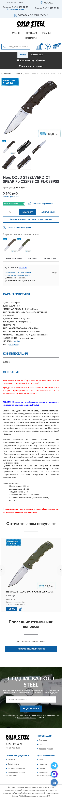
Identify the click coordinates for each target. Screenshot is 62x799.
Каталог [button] (16, 33)
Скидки (41, 768)
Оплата (41, 745)
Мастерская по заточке (31, 66)
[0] (56, 46)
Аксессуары (37, 55)
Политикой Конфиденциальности (45, 715)
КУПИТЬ (11, 609)
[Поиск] (4, 46)
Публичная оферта (16, 768)
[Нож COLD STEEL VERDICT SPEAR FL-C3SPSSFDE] (10, 245)
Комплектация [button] (49, 258)
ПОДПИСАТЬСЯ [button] (31, 709)
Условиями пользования (26, 718)
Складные (13, 345)
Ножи (23, 55)
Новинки (42, 764)
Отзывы (46, 33)
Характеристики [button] (14, 258)
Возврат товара (45, 749)
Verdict (17, 341)
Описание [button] (32, 258)
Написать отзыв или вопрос (31, 649)
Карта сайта (13, 764)
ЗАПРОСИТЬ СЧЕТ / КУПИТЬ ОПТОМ (32, 219)
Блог (40, 760)
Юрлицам (31, 33)
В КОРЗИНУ (27, 212)
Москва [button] (23, 268)
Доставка (42, 740)
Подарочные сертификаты (31, 60)
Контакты (31, 38)
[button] (15, 9)
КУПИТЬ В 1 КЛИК (48, 212)
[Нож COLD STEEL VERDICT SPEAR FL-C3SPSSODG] (24, 245)
